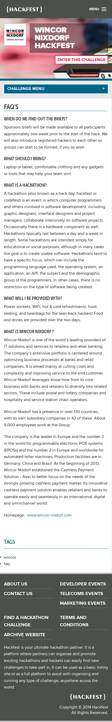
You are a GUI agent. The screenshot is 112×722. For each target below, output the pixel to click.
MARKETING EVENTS (82, 603)
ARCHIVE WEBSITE (24, 634)
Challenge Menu (26, 88)
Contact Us (18, 593)
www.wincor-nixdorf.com (49, 515)
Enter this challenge (81, 59)
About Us (15, 584)
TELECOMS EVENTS (81, 593)
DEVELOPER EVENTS (83, 584)
